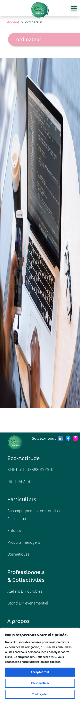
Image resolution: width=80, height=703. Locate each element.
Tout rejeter (40, 694)
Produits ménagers (23, 543)
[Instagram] (75, 438)
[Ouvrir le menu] (74, 8)
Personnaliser (40, 683)
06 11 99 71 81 (19, 482)
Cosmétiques (18, 555)
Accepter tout (40, 672)
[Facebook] (68, 438)
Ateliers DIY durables (24, 592)
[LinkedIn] (60, 438)
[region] (40, 665)
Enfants (14, 531)
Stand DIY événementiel (27, 604)
